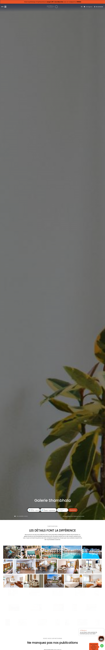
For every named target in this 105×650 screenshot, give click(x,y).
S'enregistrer (89, 6)
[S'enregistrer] (84, 6)
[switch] (21, 516)
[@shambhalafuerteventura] (53, 647)
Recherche (73, 510)
